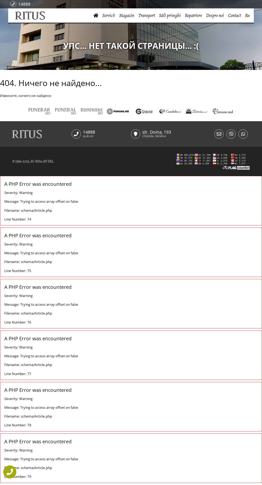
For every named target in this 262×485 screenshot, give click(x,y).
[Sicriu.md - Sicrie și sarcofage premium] (196, 111)
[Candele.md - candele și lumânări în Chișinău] (170, 111)
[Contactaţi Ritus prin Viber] (231, 134)
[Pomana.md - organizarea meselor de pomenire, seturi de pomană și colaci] (118, 111)
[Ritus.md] (42, 134)
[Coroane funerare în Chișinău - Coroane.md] (223, 111)
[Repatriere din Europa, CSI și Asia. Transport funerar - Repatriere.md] (92, 111)
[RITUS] (14, 15)
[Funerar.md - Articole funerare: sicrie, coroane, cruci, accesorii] (39, 111)
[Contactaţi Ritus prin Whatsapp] (243, 134)
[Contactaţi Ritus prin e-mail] (219, 134)
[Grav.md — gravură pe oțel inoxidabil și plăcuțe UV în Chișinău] (144, 111)
